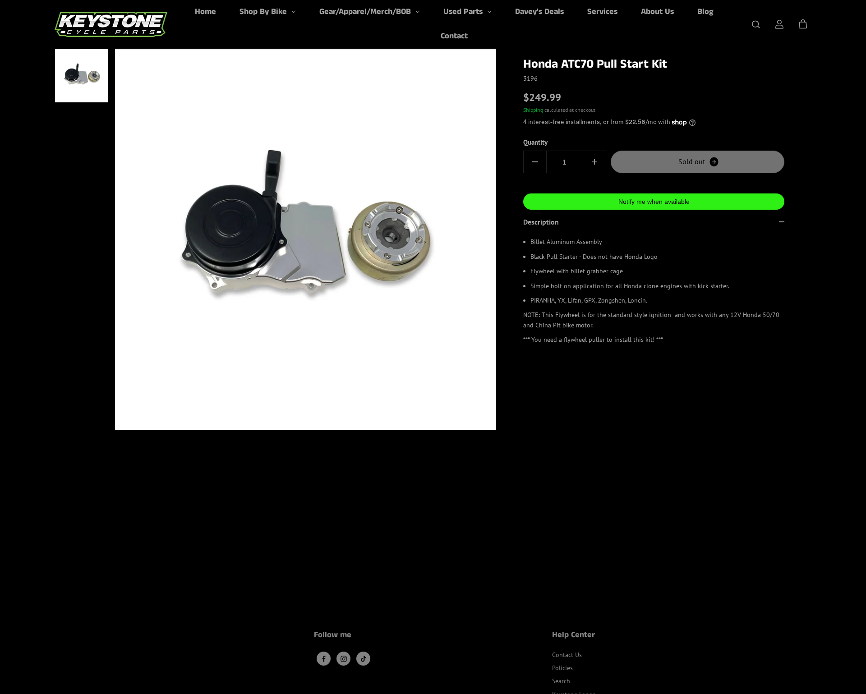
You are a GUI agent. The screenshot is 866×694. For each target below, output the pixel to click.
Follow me (332, 636)
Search (561, 681)
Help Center (573, 636)
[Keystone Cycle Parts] (111, 24)
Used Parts (464, 12)
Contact (454, 36)
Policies (562, 668)
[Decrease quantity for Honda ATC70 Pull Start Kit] (535, 162)
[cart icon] (802, 24)
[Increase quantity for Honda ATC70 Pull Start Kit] (594, 162)
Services (602, 12)
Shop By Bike (264, 12)
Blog (705, 12)
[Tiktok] (363, 659)
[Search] (756, 24)
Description (541, 221)
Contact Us (567, 655)
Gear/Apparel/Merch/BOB (366, 12)
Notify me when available (654, 201)
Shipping (533, 109)
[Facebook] (324, 659)
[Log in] (779, 24)
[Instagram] (344, 659)
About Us (657, 12)
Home (205, 12)
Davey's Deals (539, 12)
